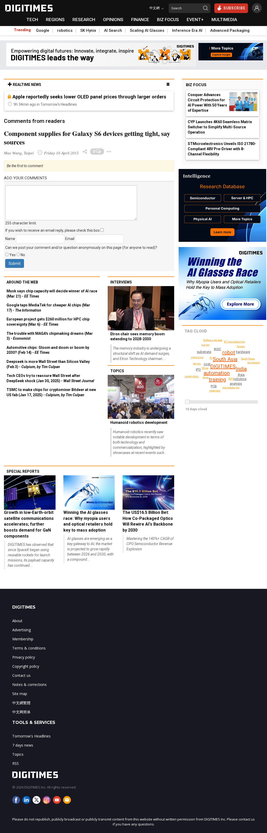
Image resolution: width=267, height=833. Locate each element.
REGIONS (55, 19)
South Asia (225, 359)
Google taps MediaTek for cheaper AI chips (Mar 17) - (48, 307)
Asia (241, 375)
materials (214, 390)
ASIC (217, 349)
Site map (19, 693)
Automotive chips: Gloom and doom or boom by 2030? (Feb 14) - (48, 350)
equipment (253, 362)
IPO (198, 369)
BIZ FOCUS (168, 19)
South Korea (248, 358)
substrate (204, 352)
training (217, 379)
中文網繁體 (21, 702)
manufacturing (230, 387)
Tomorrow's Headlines (31, 736)
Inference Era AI (187, 30)
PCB (214, 386)
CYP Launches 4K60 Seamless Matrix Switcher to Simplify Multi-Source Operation (220, 127)
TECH (32, 19)
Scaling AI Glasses (147, 30)
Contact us (21, 675)
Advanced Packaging (230, 30)
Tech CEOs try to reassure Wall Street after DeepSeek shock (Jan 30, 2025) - (50, 378)
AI (211, 358)
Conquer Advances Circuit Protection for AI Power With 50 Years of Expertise (207, 102)
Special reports (23, 471)
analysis (236, 384)
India (241, 369)
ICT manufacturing (234, 341)
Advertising (21, 629)
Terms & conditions (29, 648)
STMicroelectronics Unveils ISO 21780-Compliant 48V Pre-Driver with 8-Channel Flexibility (222, 149)
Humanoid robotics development (138, 422)
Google (42, 30)
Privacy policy (23, 657)
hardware (243, 352)
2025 (231, 378)
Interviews (121, 282)
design (197, 363)
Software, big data (212, 340)
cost (207, 364)
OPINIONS (113, 19)
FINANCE (140, 19)
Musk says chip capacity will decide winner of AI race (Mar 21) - (52, 293)
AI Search (113, 30)
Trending (22, 30)
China (205, 368)
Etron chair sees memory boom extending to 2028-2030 (137, 336)
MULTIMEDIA (224, 19)
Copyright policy (25, 666)
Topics (117, 371)
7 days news (22, 745)
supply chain (192, 376)
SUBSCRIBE (234, 8)
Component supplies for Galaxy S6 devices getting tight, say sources (87, 138)
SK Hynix (88, 30)
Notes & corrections (29, 684)
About (17, 620)
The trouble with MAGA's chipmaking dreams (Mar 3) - (50, 336)
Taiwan (241, 346)
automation (217, 373)
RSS (15, 763)
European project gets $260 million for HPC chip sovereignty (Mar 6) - (48, 321)
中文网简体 (21, 711)
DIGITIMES (223, 366)
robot (228, 352)
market (205, 345)
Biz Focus (196, 85)
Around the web (22, 282)
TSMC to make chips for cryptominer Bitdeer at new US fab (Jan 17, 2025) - (51, 392)
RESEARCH (83, 19)
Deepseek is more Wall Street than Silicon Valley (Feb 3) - (48, 364)
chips (206, 377)
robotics (64, 30)
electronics (197, 357)
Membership (22, 638)
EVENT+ (195, 19)
